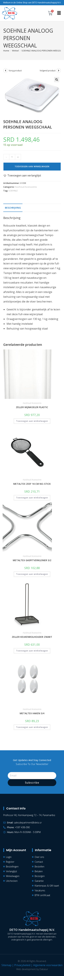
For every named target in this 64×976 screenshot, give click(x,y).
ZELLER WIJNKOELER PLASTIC (32, 407)
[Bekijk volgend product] (58, 70)
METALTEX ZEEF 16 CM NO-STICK (32, 483)
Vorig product (15, 70)
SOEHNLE (13, 190)
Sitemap (6, 965)
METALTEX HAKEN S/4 (32, 713)
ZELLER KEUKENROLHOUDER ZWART (32, 636)
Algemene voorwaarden (48, 965)
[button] (59, 13)
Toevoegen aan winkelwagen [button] (32, 421)
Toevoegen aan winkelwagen (32, 166)
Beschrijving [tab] (13, 207)
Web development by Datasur (32, 969)
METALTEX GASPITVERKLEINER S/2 (32, 560)
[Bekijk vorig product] (5, 70)
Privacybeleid (22, 965)
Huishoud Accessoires (26, 186)
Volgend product (47, 70)
